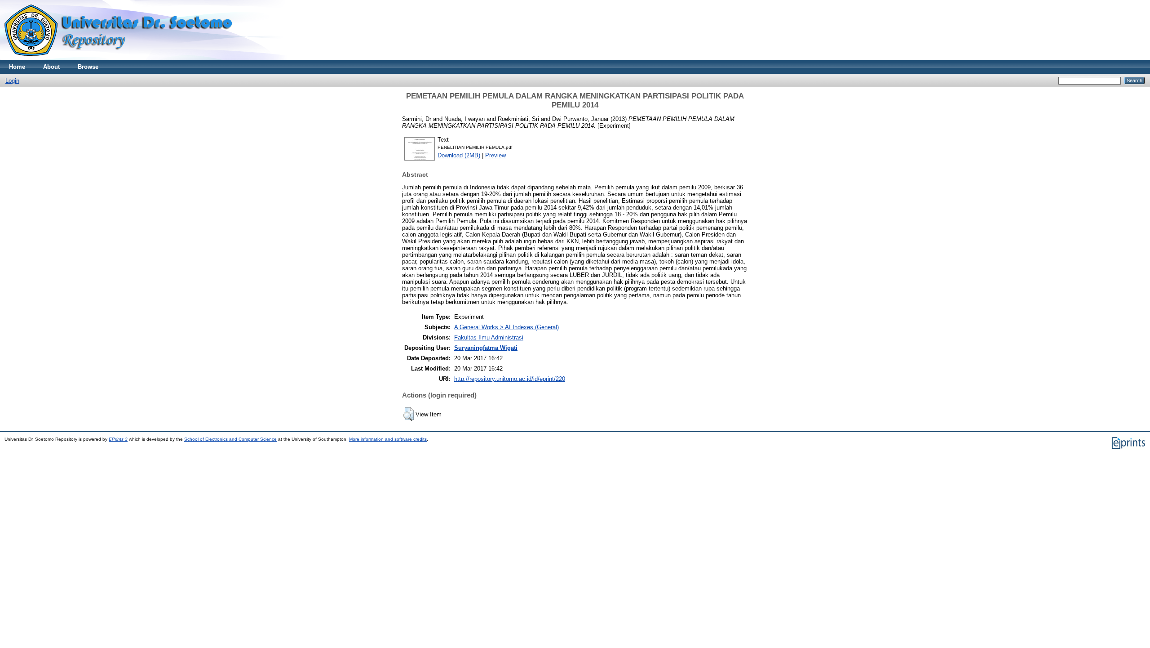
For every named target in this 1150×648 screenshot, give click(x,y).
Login (12, 80)
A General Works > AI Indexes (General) (506, 327)
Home (17, 66)
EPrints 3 (118, 439)
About (51, 66)
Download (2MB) (459, 155)
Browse (88, 66)
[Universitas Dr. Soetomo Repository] (124, 58)
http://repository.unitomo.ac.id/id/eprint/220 (509, 378)
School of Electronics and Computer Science (230, 439)
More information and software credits (388, 439)
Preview (495, 155)
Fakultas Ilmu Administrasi (488, 337)
